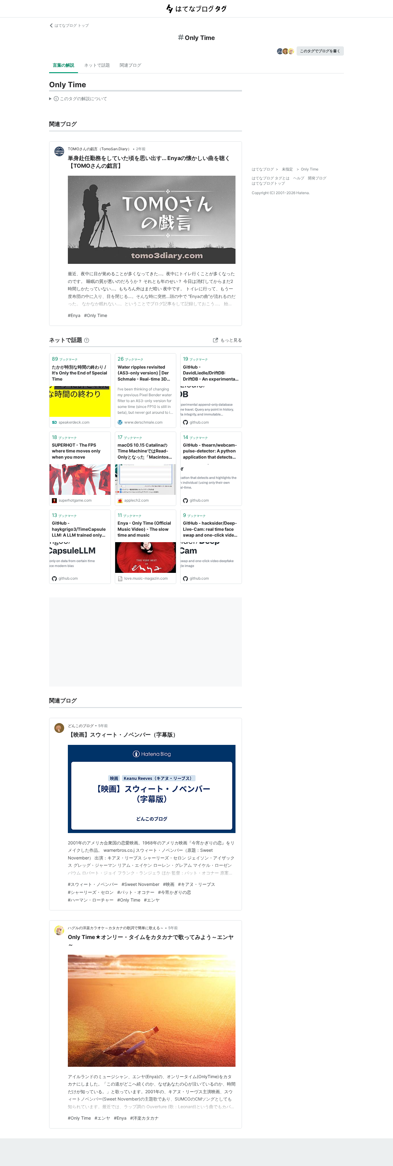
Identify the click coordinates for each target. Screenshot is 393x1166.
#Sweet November (140, 884)
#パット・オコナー (135, 892)
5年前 (103, 725)
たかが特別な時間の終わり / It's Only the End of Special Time (79, 372)
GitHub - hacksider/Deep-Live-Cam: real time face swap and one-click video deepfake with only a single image (210, 529)
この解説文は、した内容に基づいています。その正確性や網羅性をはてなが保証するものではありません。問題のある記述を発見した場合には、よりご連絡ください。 (78, 100)
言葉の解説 (63, 65)
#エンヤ (152, 899)
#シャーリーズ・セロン (91, 892)
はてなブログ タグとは (271, 178)
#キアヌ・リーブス (196, 884)
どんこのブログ (81, 725)
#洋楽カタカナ (144, 1118)
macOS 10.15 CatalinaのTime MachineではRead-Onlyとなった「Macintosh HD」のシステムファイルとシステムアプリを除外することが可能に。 (145, 451)
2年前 (141, 149)
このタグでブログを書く (320, 51)
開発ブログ (317, 178)
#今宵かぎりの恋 (174, 892)
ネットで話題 (97, 65)
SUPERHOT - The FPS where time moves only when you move (76, 451)
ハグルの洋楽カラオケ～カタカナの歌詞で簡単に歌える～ (116, 927)
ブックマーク (65, 359)
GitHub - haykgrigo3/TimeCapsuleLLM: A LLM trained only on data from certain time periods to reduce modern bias (79, 529)
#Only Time (95, 315)
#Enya (74, 315)
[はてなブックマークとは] (86, 340)
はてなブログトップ (268, 183)
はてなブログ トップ (72, 25)
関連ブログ (130, 65)
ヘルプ (298, 178)
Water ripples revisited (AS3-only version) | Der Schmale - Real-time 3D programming (143, 373)
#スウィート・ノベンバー (93, 884)
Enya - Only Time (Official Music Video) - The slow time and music (144, 529)
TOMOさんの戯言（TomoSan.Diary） (99, 149)
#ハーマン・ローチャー (91, 899)
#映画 (168, 884)
